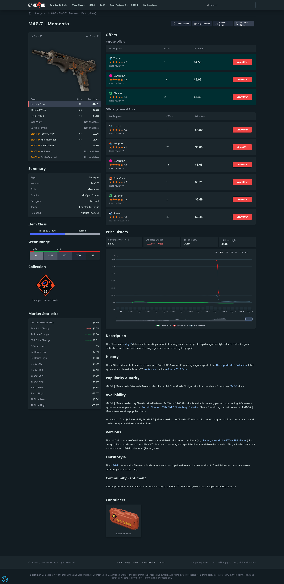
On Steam (91, 36)
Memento (93, 189)
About (136, 562)
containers (150, 369)
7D (216, 252)
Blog (127, 562)
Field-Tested (240, 440)
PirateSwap (181, 407)
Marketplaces (150, 5)
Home (120, 562)
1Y (236, 252)
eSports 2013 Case (176, 369)
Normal (94, 201)
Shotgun (94, 177)
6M (231, 252)
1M (221, 252)
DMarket (194, 407)
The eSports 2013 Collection (231, 365)
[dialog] (4, 579)
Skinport (156, 407)
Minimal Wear (225, 440)
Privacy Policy (148, 562)
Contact (161, 562)
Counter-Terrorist (89, 207)
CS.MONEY (168, 407)
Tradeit (146, 407)
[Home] (29, 13)
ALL (246, 252)
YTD (241, 252)
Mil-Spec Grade (90, 195)
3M (226, 252)
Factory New (210, 440)
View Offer (242, 62)
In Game (35, 36)
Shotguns (39, 13)
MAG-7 (52, 13)
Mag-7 (128, 344)
